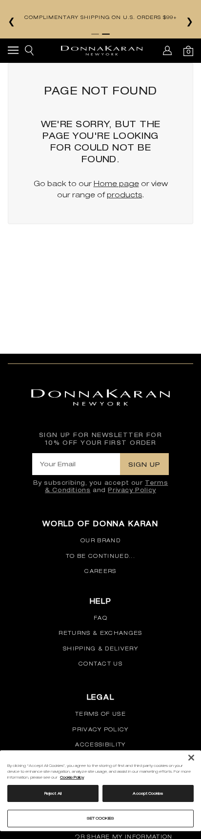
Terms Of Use (100, 714)
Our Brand (100, 540)
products (124, 195)
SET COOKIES (101, 818)
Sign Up (144, 464)
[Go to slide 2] (106, 34)
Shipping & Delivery (100, 648)
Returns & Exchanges (100, 633)
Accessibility (100, 744)
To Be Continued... (100, 556)
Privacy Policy (132, 490)
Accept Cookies (148, 793)
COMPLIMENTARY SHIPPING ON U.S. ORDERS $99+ (100, 17)
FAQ (100, 618)
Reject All (52, 793)
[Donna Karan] (101, 51)
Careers (100, 571)
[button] (13, 51)
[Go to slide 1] (95, 34)
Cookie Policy (72, 777)
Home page (116, 183)
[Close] (191, 757)
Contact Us (100, 664)
